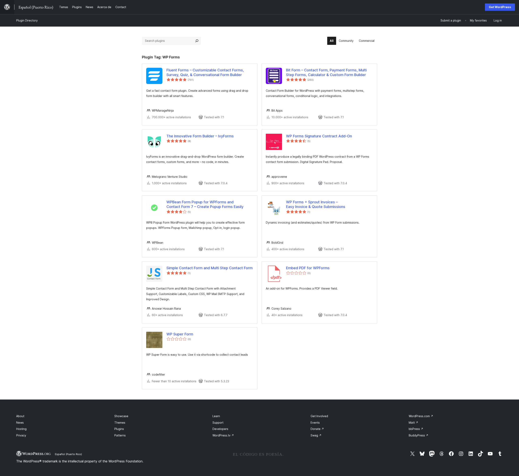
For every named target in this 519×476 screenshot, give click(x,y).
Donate (317, 429)
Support (217, 422)
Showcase (121, 416)
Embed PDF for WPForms (308, 268)
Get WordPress (500, 7)
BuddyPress (418, 435)
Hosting (21, 429)
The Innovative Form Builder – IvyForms (200, 136)
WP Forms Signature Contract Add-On (319, 136)
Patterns (120, 435)
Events (315, 422)
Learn (216, 416)
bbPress (416, 429)
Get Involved (319, 416)
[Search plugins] (197, 41)
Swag (316, 435)
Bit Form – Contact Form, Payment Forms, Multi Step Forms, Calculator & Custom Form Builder (326, 72)
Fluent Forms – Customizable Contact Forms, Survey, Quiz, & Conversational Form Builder (205, 72)
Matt (413, 422)
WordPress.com (421, 416)
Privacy (21, 435)
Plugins (119, 429)
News (20, 422)
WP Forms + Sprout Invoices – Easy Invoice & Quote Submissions (315, 204)
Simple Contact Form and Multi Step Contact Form (209, 268)
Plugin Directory (27, 20)
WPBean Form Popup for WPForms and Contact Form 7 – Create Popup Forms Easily (204, 204)
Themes (119, 422)
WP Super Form (179, 334)
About (20, 416)
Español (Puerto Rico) (68, 454)
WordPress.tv (223, 435)
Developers (220, 429)
